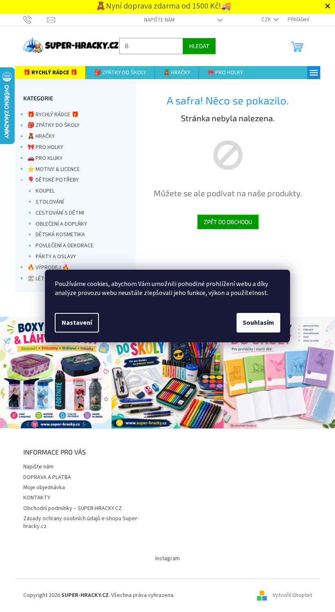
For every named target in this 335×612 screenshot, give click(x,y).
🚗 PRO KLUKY (41, 158)
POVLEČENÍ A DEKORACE (61, 246)
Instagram (164, 556)
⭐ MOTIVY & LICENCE (50, 169)
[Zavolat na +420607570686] (32, 19)
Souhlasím (255, 322)
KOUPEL (41, 191)
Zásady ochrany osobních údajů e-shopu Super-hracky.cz (78, 520)
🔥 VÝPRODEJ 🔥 (45, 268)
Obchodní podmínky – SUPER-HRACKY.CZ (69, 506)
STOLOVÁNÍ (46, 202)
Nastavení (74, 322)
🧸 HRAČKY (37, 136)
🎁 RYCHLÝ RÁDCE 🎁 (49, 115)
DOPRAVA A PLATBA (44, 475)
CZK (263, 19)
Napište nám (156, 20)
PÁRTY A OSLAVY (52, 257)
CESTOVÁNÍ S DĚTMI (56, 213)
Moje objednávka (41, 485)
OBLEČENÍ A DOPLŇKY (58, 224)
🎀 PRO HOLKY (42, 147)
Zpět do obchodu (225, 221)
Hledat (196, 45)
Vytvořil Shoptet (289, 593)
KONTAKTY (33, 496)
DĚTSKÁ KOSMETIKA (57, 235)
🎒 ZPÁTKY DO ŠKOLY (50, 125)
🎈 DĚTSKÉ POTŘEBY (50, 180)
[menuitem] (47, 72)
